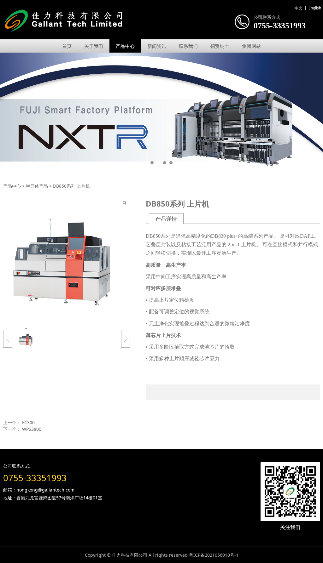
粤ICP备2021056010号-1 (213, 555)
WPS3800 (31, 429)
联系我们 (188, 46)
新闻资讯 (156, 46)
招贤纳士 (219, 46)
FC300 (28, 422)
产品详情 (166, 218)
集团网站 (251, 46)
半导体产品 (37, 186)
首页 (67, 46)
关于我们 (93, 46)
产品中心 (125, 46)
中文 (298, 8)
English (314, 8)
